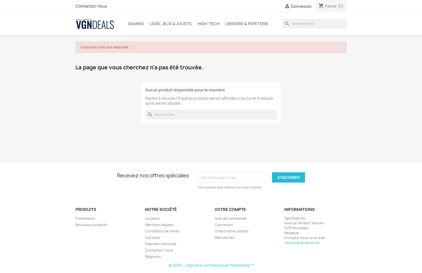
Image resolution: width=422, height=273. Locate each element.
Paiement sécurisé (160, 243)
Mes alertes (224, 237)
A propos (152, 237)
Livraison (152, 218)
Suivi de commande (231, 218)
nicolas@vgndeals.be (302, 242)
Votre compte (230, 209)
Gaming (136, 23)
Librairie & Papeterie (246, 23)
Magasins (153, 256)
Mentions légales (159, 224)
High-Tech (208, 23)
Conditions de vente (162, 231)
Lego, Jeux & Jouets (170, 23)
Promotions (85, 218)
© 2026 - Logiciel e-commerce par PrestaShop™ (211, 265)
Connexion (224, 224)
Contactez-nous (91, 6)
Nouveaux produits (91, 224)
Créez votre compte (232, 231)
